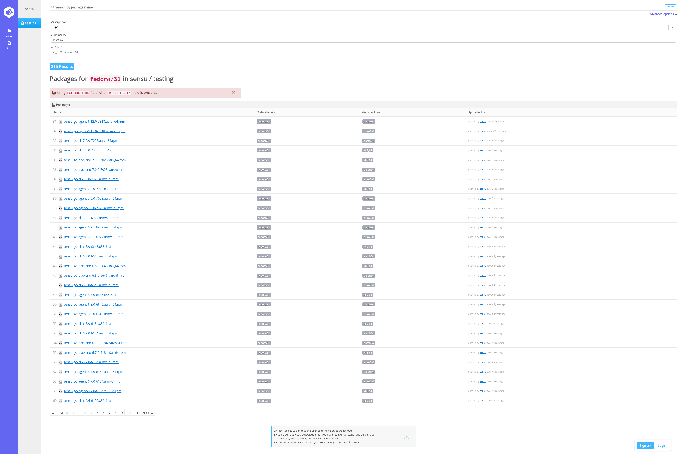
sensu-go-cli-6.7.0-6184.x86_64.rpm (90, 323)
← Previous (59, 413)
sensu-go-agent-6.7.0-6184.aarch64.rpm (93, 372)
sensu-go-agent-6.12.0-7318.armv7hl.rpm (94, 131)
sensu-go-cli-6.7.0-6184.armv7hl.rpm (91, 362)
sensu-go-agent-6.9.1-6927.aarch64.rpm (93, 227)
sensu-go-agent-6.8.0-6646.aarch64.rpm (93, 304)
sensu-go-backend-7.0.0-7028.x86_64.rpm (95, 160)
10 (129, 413)
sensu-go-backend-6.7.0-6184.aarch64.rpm (96, 343)
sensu (29, 9)
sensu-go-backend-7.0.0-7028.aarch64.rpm (96, 169)
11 (136, 413)
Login (662, 445)
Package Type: (59, 22)
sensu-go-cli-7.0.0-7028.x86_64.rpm (90, 150)
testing (163, 78)
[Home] (9, 13)
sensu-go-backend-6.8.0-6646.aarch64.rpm (96, 275)
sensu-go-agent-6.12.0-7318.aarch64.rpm (94, 121)
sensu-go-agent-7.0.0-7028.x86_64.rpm (92, 189)
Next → (148, 413)
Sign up (645, 445)
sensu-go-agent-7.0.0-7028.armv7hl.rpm (94, 208)
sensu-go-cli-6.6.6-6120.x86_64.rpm (90, 400)
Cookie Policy (281, 438)
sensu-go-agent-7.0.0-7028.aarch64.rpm (93, 198)
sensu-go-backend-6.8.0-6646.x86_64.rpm (95, 266)
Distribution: (58, 34)
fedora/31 (264, 121)
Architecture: (59, 47)
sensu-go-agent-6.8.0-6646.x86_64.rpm (92, 295)
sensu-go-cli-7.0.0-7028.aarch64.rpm (91, 140)
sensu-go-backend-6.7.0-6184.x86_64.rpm (95, 352)
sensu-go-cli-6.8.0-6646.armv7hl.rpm (91, 285)
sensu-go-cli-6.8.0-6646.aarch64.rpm (91, 256)
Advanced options (661, 14)
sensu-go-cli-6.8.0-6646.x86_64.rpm (90, 246)
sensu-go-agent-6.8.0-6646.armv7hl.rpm (94, 314)
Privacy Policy (298, 438)
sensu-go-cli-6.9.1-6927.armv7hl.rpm (91, 218)
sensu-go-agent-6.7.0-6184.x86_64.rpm (92, 391)
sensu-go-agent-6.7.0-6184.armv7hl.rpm (94, 381)
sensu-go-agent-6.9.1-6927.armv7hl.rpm (94, 237)
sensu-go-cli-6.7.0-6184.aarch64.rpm (91, 333)
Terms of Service (328, 438)
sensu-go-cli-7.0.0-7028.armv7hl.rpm (91, 179)
